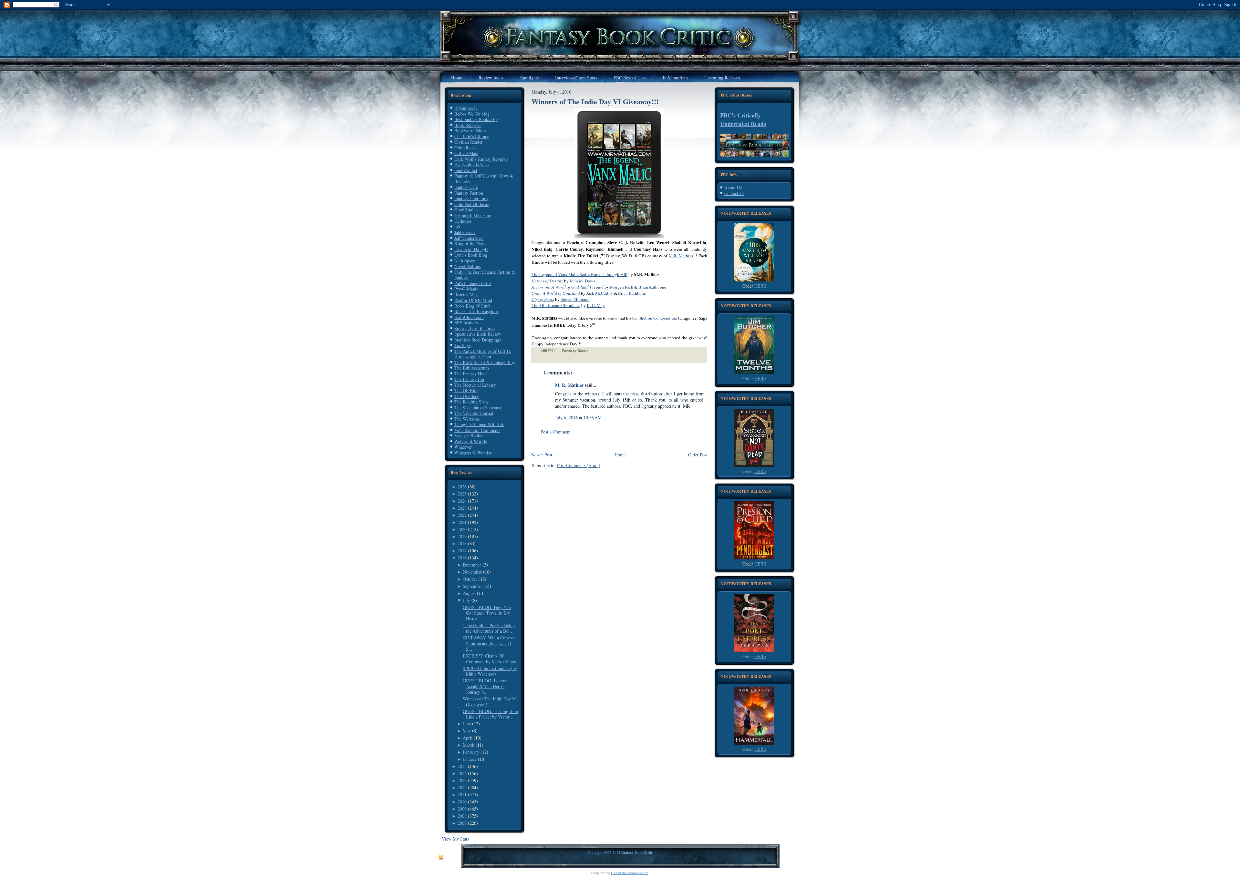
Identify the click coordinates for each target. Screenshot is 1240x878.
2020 (462, 529)
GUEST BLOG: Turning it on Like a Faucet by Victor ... (490, 714)
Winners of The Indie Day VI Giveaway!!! (490, 702)
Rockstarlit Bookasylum (476, 311)
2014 (462, 773)
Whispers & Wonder (472, 453)
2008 (462, 816)
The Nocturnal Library (475, 385)
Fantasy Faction (468, 193)
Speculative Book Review (477, 334)
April (467, 738)
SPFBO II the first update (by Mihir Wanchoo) (490, 671)
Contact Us (734, 193)
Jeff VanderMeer (469, 238)
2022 (462, 515)
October (470, 579)
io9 (457, 227)
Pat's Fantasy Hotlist (472, 283)
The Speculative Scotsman (478, 407)
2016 (462, 558)
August (469, 593)
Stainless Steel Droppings (477, 340)
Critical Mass (466, 153)
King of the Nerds (470, 243)
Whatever (463, 447)
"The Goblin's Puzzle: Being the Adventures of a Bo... (489, 628)
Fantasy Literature (471, 198)
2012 (462, 787)
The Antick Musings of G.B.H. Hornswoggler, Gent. (482, 354)
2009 (462, 809)
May (467, 731)
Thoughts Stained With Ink (479, 424)
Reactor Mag (466, 294)
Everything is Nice (471, 164)
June (467, 723)
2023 (462, 508)
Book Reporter (467, 125)
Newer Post (541, 455)
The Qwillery (466, 396)
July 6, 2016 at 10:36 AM (578, 417)
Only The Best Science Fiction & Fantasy (484, 275)
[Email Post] (593, 350)
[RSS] (441, 857)
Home (620, 455)
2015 (462, 766)
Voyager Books (468, 436)
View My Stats (455, 839)
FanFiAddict (465, 170)
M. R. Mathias (569, 385)
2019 (462, 536)
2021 (462, 522)
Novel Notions (467, 266)
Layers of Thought (471, 249)
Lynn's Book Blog (470, 255)
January (470, 759)
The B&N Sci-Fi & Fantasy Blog (484, 362)
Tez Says (462, 345)
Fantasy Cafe (466, 187)
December (472, 565)
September (472, 586)
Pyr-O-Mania (466, 289)
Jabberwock (465, 232)
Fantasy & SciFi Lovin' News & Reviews (483, 179)
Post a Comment (556, 432)
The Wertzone (467, 419)
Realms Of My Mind (473, 300)
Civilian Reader (468, 142)
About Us (733, 188)
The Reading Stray (471, 402)
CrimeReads (465, 148)
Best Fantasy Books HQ (476, 119)
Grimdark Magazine (472, 215)
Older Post (698, 455)
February (471, 752)
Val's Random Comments (477, 430)
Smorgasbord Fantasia (474, 328)
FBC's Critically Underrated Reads (743, 119)
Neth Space (464, 261)
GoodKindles (466, 210)
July (466, 600)
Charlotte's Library (471, 136)
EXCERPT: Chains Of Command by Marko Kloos (489, 659)
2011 (462, 794)
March (468, 745)
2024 (462, 501)
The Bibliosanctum (471, 368)
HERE (760, 286)
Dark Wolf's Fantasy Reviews (481, 159)
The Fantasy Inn (469, 379)
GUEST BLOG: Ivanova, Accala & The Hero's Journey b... (486, 686)
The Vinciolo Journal (473, 413)
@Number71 (466, 108)
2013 (462, 780)
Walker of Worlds (470, 441)
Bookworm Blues (470, 131)
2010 (462, 802)
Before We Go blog (472, 114)
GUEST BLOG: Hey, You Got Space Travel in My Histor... (487, 613)
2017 (462, 550)
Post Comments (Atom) (578, 465)
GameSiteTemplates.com (629, 873)
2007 (462, 823)
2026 (462, 487)
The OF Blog (466, 390)
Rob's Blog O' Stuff (472, 306)
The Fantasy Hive (470, 374)
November (472, 572)
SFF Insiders (466, 323)
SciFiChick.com (469, 317)
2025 (462, 494)
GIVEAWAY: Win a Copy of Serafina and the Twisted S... (489, 643)
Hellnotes (462, 221)
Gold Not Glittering (472, 204)
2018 (462, 543)
